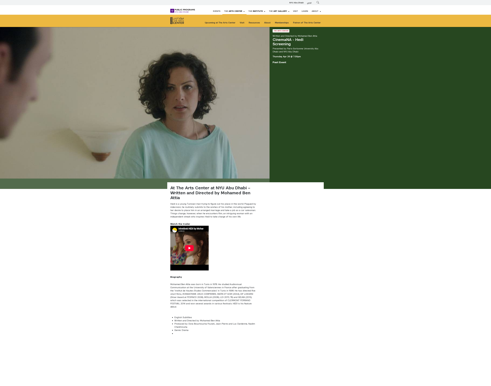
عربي (309, 2)
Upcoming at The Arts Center (220, 22)
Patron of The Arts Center (307, 22)
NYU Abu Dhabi (296, 3)
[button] (234, 11)
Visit (242, 22)
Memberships (282, 22)
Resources (254, 22)
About (267, 22)
